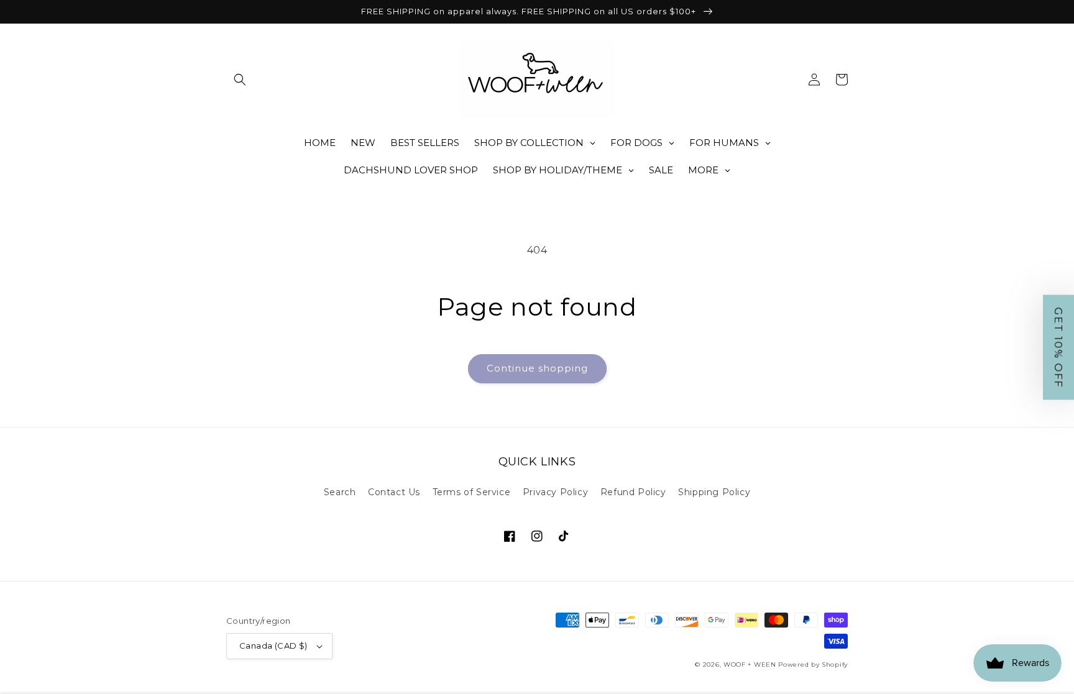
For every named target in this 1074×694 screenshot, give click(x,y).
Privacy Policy (555, 492)
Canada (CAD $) (273, 646)
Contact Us (394, 492)
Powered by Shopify (813, 664)
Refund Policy (633, 492)
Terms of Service (472, 492)
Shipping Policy (714, 492)
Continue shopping (537, 368)
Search (340, 492)
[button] (240, 79)
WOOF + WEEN (749, 664)
